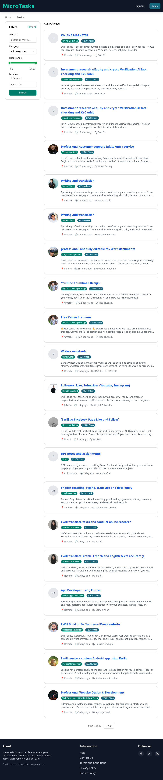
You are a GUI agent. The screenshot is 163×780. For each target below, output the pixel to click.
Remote (17, 78)
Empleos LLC (37, 764)
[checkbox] (10, 78)
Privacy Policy (88, 768)
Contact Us (86, 758)
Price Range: (15, 58)
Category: (14, 46)
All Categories (18, 51)
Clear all (32, 26)
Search (22, 92)
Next (108, 725)
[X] (149, 754)
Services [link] (21, 17)
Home (8, 17)
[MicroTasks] (18, 6)
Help (82, 752)
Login (155, 5)
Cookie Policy (88, 773)
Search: (13, 34)
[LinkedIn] (157, 754)
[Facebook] (141, 754)
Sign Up (140, 5)
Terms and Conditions (93, 763)
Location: (14, 74)
